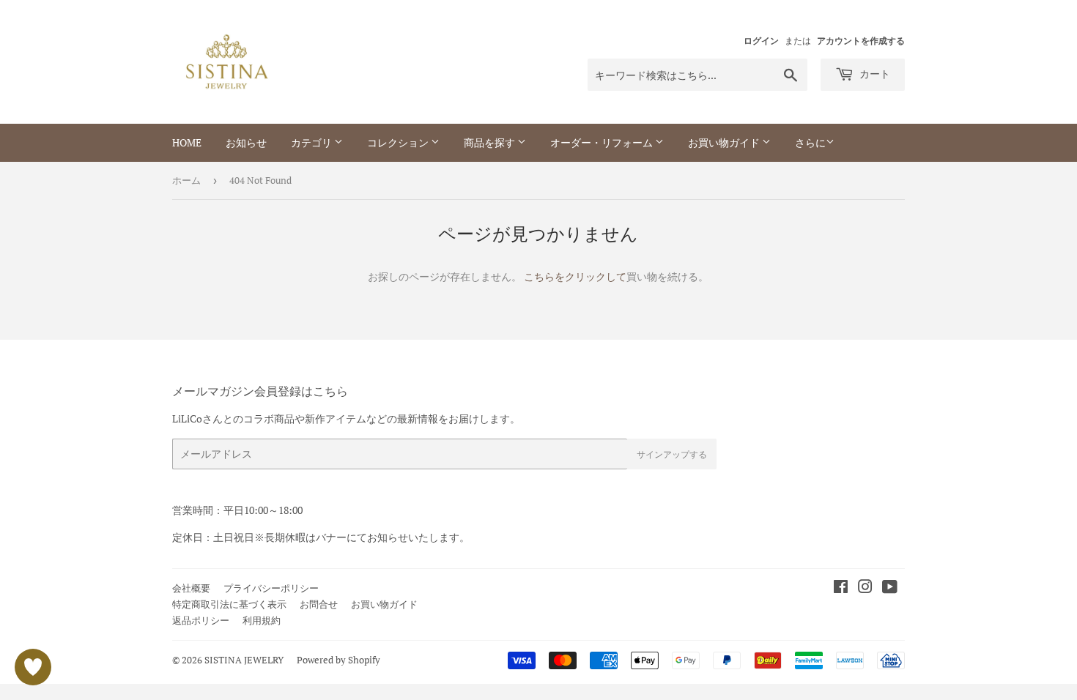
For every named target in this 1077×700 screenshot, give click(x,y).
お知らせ (246, 142)
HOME (186, 142)
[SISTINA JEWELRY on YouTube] (890, 588)
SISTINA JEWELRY (244, 659)
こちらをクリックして (575, 276)
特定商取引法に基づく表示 (229, 604)
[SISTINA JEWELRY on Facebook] (840, 588)
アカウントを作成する (861, 40)
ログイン (761, 40)
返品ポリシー (200, 620)
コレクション (399, 142)
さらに (810, 142)
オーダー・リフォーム (602, 142)
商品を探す (490, 142)
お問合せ (319, 604)
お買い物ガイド (725, 142)
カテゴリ (312, 142)
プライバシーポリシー (271, 588)
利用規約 (262, 620)
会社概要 (191, 588)
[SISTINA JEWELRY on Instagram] (865, 588)
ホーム (186, 180)
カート (873, 74)
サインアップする (672, 454)
